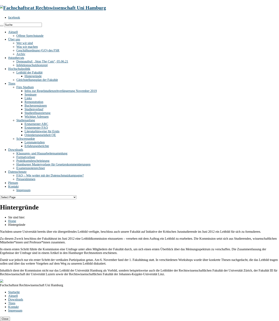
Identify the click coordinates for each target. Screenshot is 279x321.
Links (28, 98)
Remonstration (34, 102)
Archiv (20, 54)
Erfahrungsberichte (37, 146)
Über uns (14, 39)
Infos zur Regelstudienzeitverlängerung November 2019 (61, 91)
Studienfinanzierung (37, 113)
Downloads (15, 149)
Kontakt (13, 186)
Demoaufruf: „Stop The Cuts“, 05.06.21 (42, 61)
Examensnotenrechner (30, 168)
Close (5, 318)
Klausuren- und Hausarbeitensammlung (41, 153)
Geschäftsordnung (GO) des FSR (37, 50)
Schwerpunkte (25, 138)
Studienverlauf (34, 109)
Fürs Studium (25, 87)
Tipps (11, 83)
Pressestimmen (25, 179)
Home (12, 221)
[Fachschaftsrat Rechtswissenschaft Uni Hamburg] (53, 7)
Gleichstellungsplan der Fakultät (37, 80)
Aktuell (13, 32)
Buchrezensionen (36, 105)
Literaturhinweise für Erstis (42, 131)
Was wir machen (27, 46)
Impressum (23, 190)
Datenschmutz (17, 171)
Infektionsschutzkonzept (32, 65)
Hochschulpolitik (19, 68)
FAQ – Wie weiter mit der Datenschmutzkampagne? (50, 175)
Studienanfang (25, 120)
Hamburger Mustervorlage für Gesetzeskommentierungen (53, 164)
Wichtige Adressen (37, 116)
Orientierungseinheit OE (40, 135)
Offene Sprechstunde (30, 35)
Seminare (31, 94)
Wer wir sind (24, 43)
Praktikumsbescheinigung (32, 160)
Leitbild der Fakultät (29, 72)
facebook (14, 17)
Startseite (14, 292)
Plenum (13, 183)
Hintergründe (33, 76)
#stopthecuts (16, 57)
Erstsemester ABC (36, 124)
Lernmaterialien (35, 142)
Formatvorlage (25, 157)
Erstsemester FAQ (36, 127)
